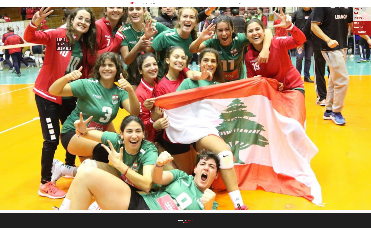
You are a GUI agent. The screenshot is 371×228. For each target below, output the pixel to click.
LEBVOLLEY (135, 3)
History (152, 3)
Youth (144, 3)
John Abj (186, 223)
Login (239, 3)
